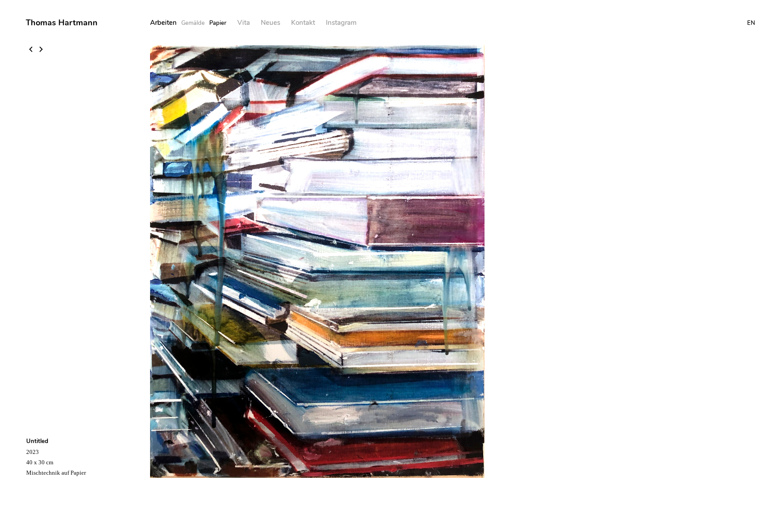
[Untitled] (31, 50)
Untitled (37, 441)
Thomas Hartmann (62, 22)
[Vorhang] (41, 50)
